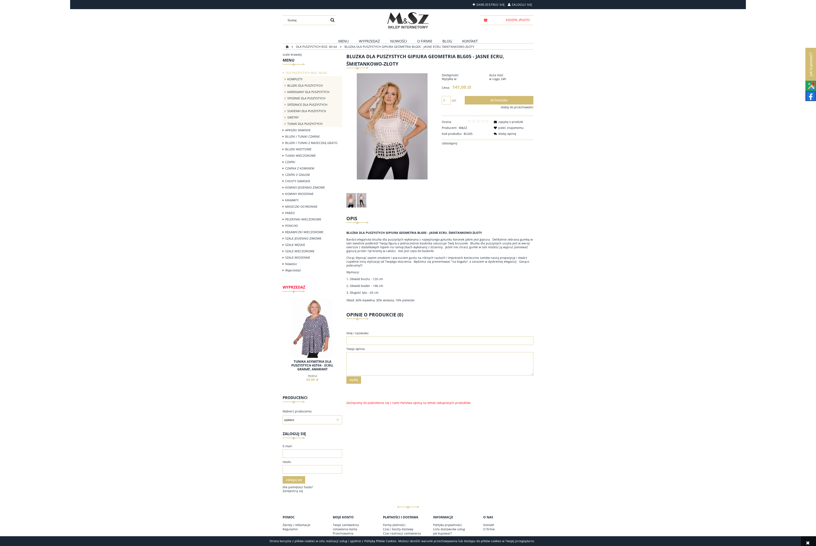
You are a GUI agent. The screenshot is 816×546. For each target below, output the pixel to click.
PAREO (290, 213)
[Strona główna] (408, 20)
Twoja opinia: (355, 349)
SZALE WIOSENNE (297, 257)
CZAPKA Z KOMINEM (299, 168)
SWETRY (293, 117)
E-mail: (287, 446)
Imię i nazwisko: (357, 333)
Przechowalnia (343, 533)
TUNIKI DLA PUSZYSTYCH (304, 124)
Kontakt (488, 525)
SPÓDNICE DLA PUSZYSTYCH (307, 105)
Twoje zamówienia (346, 525)
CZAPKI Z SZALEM (297, 175)
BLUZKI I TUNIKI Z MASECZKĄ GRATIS (311, 143)
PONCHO (291, 226)
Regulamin (290, 529)
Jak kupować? (442, 533)
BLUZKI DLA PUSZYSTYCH (305, 85)
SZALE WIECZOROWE (299, 251)
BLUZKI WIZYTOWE (298, 149)
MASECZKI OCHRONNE (301, 207)
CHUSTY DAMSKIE (297, 181)
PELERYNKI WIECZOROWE (303, 219)
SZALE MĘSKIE (295, 245)
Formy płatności (394, 525)
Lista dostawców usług (449, 529)
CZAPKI (290, 162)
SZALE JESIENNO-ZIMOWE (303, 238)
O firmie (489, 529)
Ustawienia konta (345, 529)
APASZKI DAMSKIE (298, 130)
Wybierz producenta (297, 411)
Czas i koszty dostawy (398, 529)
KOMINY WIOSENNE (299, 194)
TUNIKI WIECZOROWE (300, 156)
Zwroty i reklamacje (296, 525)
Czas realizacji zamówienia (402, 533)
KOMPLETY (295, 79)
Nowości (291, 264)
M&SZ (463, 128)
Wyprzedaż (293, 270)
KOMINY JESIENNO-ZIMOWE (305, 187)
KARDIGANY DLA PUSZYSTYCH (308, 92)
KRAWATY (292, 200)
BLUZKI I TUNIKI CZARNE (302, 136)
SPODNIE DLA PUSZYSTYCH (306, 98)
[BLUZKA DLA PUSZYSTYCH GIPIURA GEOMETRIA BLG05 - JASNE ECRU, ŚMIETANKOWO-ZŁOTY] (351, 200)
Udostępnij (449, 143)
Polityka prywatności (447, 525)
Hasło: (287, 462)
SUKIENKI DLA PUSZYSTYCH (306, 111)
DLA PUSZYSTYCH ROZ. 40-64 (306, 73)
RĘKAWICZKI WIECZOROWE (304, 232)
